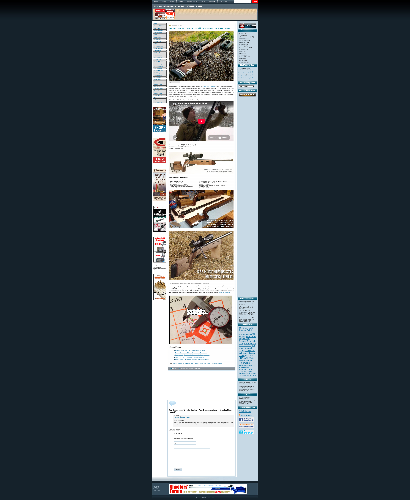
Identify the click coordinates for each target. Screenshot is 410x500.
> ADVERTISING (158, 102)
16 (252, 74)
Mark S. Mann (242, 317)
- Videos (241, 35)
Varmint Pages (157, 39)
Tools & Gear (157, 77)
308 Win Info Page (158, 70)
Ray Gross (242, 306)
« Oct (240, 79)
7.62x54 (175, 363)
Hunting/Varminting (243, 47)
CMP (253, 343)
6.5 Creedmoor (246, 329)
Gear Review (189, 368)
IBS (247, 355)
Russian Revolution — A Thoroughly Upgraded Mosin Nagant (191, 352)
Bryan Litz (251, 341)
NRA (241, 358)
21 (248, 76)
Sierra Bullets (247, 371)
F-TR (253, 351)
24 (238, 77)
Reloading (241, 55)
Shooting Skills (242, 56)
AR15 (253, 334)
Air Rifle (249, 330)
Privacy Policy (157, 490)
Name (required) (178, 433)
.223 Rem (247, 328)
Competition (242, 38)
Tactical (241, 58)
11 (241, 74)
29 (250, 77)
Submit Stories (157, 488)
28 (248, 77)
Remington (242, 365)
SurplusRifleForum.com (224, 292)
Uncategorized (242, 62)
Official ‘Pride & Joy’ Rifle (209, 86)
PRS (245, 360)
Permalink (174, 368)
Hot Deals (241, 46)
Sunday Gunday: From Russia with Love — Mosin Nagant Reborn (192, 355)
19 (243, 76)
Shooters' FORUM (158, 26)
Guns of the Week (158, 30)
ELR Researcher (243, 312)
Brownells (242, 341)
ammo (241, 332)
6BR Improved (157, 43)
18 (241, 76)
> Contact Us (157, 99)
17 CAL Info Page (158, 46)
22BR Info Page (158, 52)
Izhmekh (179, 363)
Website (176, 443)
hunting (242, 355)
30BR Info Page (158, 55)
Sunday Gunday (218, 363)
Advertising (156, 486)
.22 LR (241, 328)
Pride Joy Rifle (202, 363)
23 (252, 76)
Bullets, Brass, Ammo (244, 37)
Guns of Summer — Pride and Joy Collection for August (189, 357)
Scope (241, 367)
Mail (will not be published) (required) (183, 438)
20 (246, 76)
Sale (254, 365)
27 (246, 77)
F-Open (248, 351)
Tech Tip (241, 60)
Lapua (251, 355)
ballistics (242, 337)
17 (238, 76)
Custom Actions (158, 84)
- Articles (183, 368)
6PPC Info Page (158, 57)
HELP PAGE (157, 97)
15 (250, 74)
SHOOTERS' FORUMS (245, 412)
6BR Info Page (157, 41)
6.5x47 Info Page (158, 64)
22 (250, 76)
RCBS (249, 360)
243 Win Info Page (158, 61)
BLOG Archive (157, 35)
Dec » (250, 79)
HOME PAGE (157, 23)
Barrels (156, 82)
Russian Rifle (210, 363)
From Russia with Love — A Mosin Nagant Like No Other (190, 350)
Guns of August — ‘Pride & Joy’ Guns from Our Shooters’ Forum (192, 359)
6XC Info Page (157, 59)
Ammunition (248, 332)
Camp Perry (245, 343)
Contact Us (156, 487)
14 (248, 74)
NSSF (246, 358)
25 (241, 77)
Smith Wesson (251, 373)
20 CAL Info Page (158, 48)
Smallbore (242, 373)
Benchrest (251, 336)
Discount (248, 348)
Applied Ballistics (244, 334)
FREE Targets (157, 73)
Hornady (251, 353)
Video (254, 375)
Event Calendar (158, 95)
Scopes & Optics (158, 88)
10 (238, 74)
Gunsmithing (196, 368)
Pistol (241, 360)
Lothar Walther (186, 363)
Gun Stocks (157, 86)
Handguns (241, 44)
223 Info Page (157, 50)
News (240, 51)
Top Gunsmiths (158, 75)
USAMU (248, 375)
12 (243, 74)
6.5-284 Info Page (158, 66)
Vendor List (157, 91)
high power (243, 353)
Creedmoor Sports (245, 346)
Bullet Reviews (157, 79)
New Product (242, 49)
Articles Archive (158, 32)
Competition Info (158, 37)
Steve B (241, 301)
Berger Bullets (244, 339)
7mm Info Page (158, 68)
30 (252, 77)
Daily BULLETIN (158, 28)
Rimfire (249, 365)
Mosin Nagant (194, 363)
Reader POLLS (158, 93)
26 (243, 77)
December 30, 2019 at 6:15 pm (182, 417)
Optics (240, 53)
